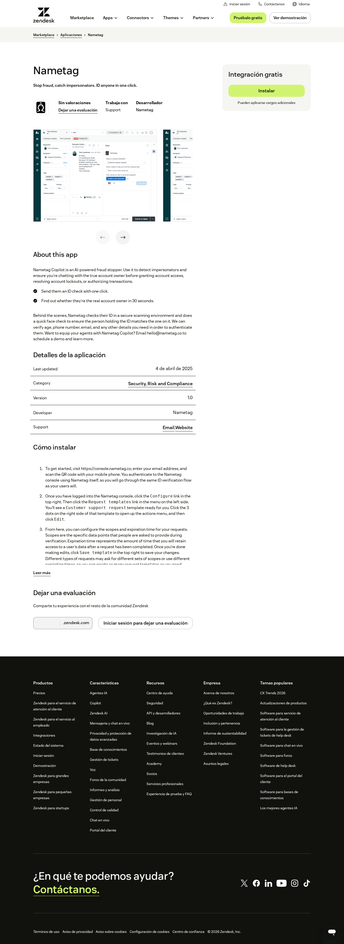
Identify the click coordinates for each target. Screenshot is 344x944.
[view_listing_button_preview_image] (95, 175)
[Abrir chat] (332, 932)
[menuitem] (301, 4)
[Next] (123, 237)
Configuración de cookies (149, 931)
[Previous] (103, 237)
